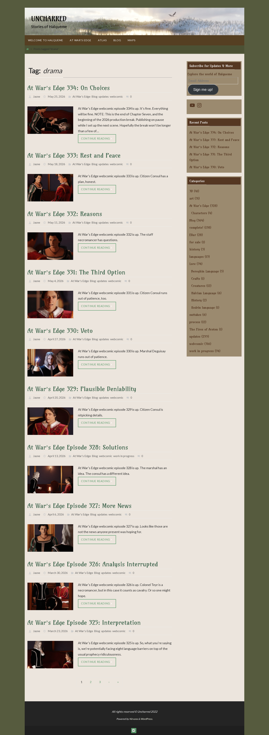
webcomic (116, 96)
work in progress (123, 456)
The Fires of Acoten (203, 329)
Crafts (195, 278)
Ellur (192, 235)
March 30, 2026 (58, 572)
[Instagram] (133, 730)
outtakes (195, 315)
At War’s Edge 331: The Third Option (76, 272)
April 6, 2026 (56, 514)
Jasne (36, 96)
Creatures (198, 286)
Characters (199, 213)
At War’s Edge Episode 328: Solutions (77, 447)
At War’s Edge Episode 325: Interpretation (84, 622)
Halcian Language (203, 293)
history (194, 249)
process (194, 322)
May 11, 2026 (56, 222)
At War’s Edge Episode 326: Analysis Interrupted (92, 564)
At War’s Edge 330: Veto (60, 331)
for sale (195, 242)
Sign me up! (203, 90)
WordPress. (147, 718)
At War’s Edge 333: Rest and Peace (74, 155)
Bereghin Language (205, 271)
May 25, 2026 (56, 96)
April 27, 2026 (57, 339)
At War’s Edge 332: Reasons (64, 214)
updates (104, 96)
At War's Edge (81, 96)
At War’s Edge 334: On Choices (68, 88)
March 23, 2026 (58, 631)
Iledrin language (203, 307)
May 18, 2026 (56, 164)
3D (191, 191)
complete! (196, 227)
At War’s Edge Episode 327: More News (79, 506)
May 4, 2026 (55, 281)
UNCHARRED (49, 18)
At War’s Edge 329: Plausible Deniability (81, 389)
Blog (94, 96)
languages (196, 257)
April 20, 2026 (57, 397)
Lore (192, 264)
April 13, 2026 (57, 456)
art (191, 198)
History (196, 300)
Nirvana (133, 718)
